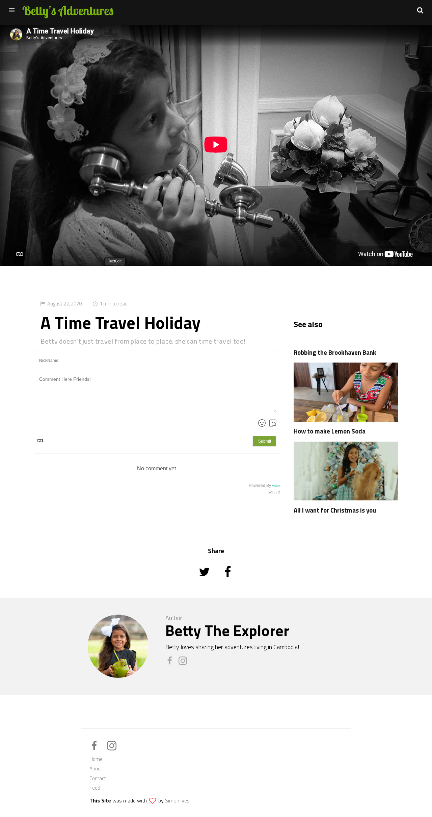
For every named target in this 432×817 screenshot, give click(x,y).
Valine (276, 486)
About (95, 768)
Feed (94, 788)
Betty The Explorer (227, 630)
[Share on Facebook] (228, 581)
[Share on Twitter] (205, 581)
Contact (97, 778)
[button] (420, 10)
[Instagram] (184, 663)
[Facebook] (172, 663)
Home (96, 759)
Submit (264, 441)
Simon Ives (177, 800)
